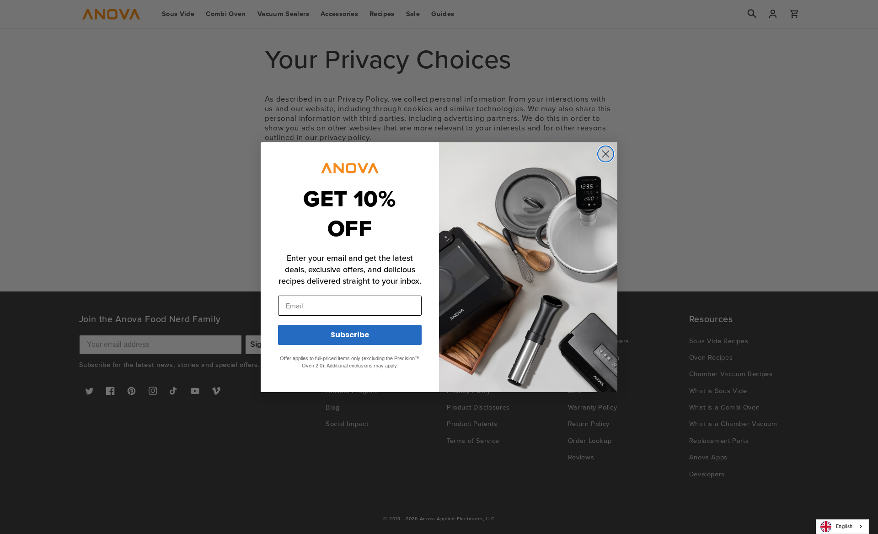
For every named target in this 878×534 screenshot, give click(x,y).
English (844, 526)
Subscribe (350, 334)
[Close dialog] (606, 154)
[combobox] (842, 526)
